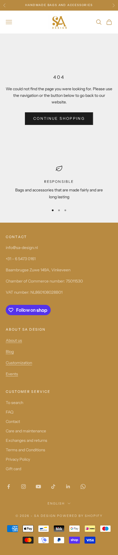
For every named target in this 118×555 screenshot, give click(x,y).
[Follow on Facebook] (8, 486)
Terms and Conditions (25, 449)
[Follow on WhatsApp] (83, 486)
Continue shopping (59, 118)
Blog (10, 351)
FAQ (9, 412)
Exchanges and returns (26, 440)
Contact (13, 421)
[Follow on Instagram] (23, 486)
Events (12, 373)
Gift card (13, 468)
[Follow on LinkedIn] (68, 486)
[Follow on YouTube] (38, 486)
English (56, 503)
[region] (59, 182)
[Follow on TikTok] (53, 486)
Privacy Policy (18, 459)
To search (14, 402)
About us (14, 340)
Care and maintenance (26, 431)
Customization (19, 362)
